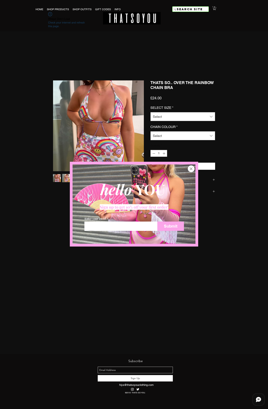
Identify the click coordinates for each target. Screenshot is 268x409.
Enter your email (95, 218)
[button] (191, 168)
